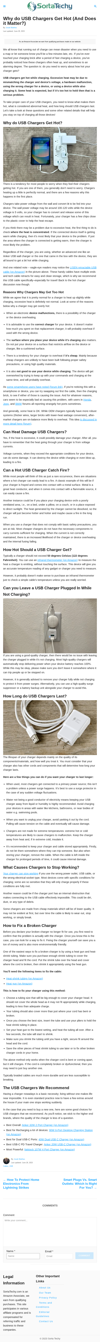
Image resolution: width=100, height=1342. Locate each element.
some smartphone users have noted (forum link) (35, 386)
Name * (11, 1251)
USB (11, 1166)
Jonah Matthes (11, 28)
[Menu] (4, 6)
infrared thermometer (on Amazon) (58, 560)
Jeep (6, 403)
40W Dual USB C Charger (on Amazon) (61, 1139)
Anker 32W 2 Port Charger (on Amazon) (45, 1125)
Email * (49, 1251)
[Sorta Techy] (50, 6)
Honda (87, 399)
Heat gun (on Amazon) (19, 983)
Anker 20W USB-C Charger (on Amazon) (67, 1144)
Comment (8, 1215)
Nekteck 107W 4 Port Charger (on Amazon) (49, 1149)
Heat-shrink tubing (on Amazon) (24, 978)
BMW (18, 403)
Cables (5, 1166)
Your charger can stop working (20, 873)
